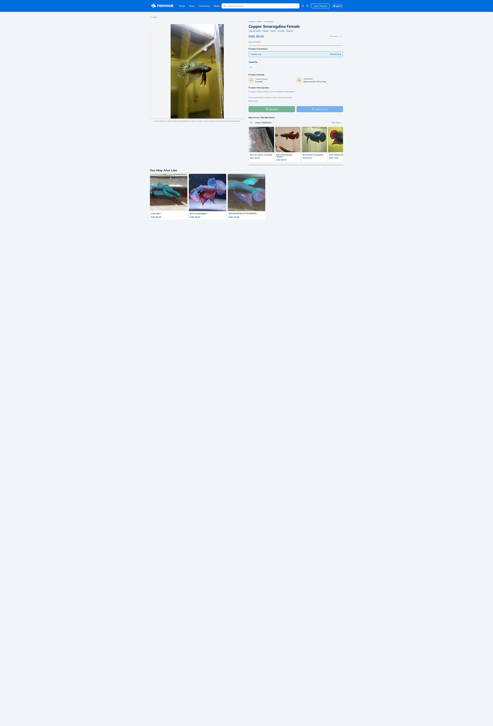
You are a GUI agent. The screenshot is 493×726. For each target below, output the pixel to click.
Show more (253, 101)
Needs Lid (290, 31)
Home (182, 6)
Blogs (217, 6)
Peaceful (265, 31)
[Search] (225, 6)
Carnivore (281, 31)
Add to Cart (322, 109)
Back (155, 17)
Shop (191, 6)
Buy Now (273, 109)
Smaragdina (268, 21)
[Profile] (307, 5)
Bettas (259, 21)
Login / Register (320, 6)
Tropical (273, 31)
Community (204, 6)
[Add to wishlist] (341, 36)
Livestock (252, 21)
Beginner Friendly (255, 31)
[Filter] (302, 6)
